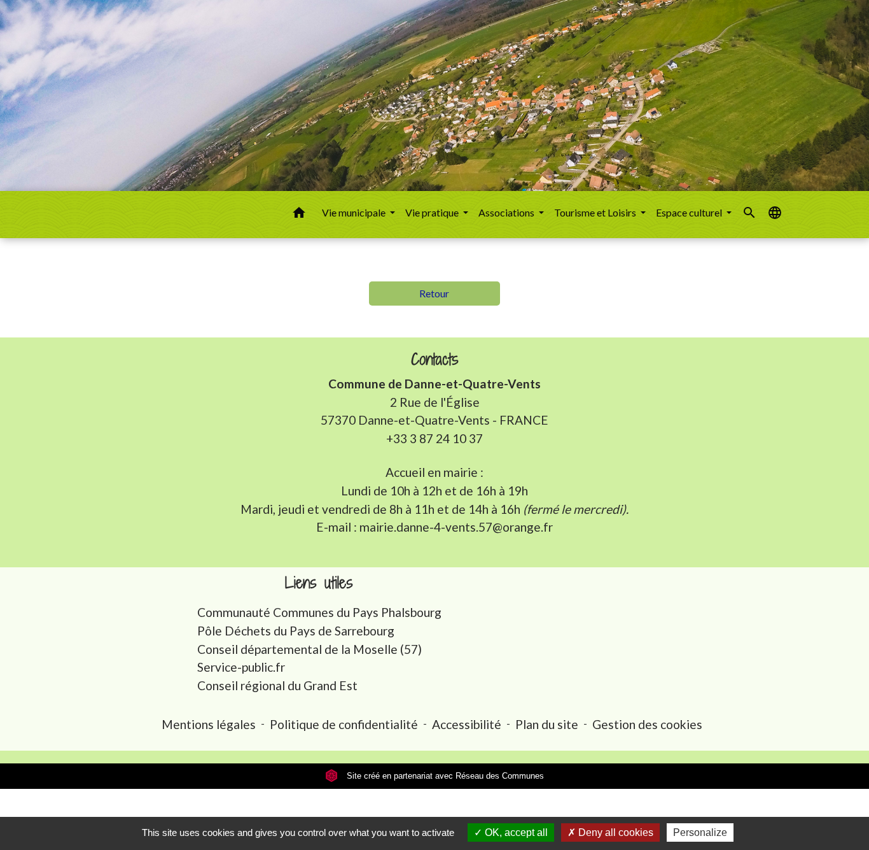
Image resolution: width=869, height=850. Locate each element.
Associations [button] (507, 212)
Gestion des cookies (647, 724)
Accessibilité (466, 724)
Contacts (435, 359)
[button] (299, 214)
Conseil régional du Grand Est (277, 685)
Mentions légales (209, 724)
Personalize (700, 832)
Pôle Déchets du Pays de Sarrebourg (295, 630)
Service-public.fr (241, 667)
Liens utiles (319, 583)
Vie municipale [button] (354, 212)
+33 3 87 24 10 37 (434, 438)
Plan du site (546, 724)
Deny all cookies (614, 832)
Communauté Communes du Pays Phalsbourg (319, 612)
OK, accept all (515, 832)
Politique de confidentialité (344, 724)
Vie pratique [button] (433, 212)
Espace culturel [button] (690, 212)
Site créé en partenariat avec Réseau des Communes (444, 776)
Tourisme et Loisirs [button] (596, 212)
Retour (434, 293)
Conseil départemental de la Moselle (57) (309, 649)
